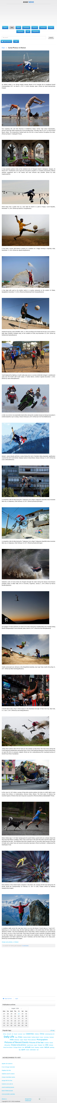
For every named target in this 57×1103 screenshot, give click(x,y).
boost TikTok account (7, 1090)
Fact (3, 48)
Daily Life (9, 1036)
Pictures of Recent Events (16, 1042)
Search (51, 37)
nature (46, 1047)
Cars (24, 1034)
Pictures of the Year (36, 1042)
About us (4, 1099)
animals (28, 1047)
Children (37, 1034)
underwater (33, 1049)
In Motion (15, 942)
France (41, 1037)
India (11, 1040)
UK (43, 1045)
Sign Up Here (7, 41)
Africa (4, 1034)
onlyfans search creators (8, 1073)
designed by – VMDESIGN (28, 1099)
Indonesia (16, 1039)
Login (16, 41)
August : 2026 (15, 1008)
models (41, 1047)
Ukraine (51, 1045)
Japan (21, 1039)
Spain (35, 1045)
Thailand (40, 1045)
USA (46, 1045)
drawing (37, 1047)
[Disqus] (28, 975)
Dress (20, 1037)
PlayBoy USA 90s (6, 1070)
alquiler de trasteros (7, 1063)
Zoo (23, 1047)
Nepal (25, 1039)
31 (19, 1014)
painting (52, 1047)
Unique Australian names (8, 1077)
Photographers (42, 1040)
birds (32, 1047)
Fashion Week (35, 1037)
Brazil (15, 1034)
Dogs (16, 1037)
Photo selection (32, 1039)
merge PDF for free (7, 1080)
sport (23, 1050)
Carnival (20, 1034)
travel (27, 1049)
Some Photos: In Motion (17, 48)
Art (12, 1034)
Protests (46, 1042)
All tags (52, 1030)
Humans (51, 1037)
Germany (46, 1037)
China (42, 1034)
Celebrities (30, 1034)
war (38, 1049)
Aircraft (9, 1034)
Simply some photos (7, 942)
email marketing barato (8, 1087)
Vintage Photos (17, 1047)
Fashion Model (27, 1037)
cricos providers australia (8, 1094)
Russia (51, 1042)
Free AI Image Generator (8, 1067)
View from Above (8, 1047)
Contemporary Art (49, 1034)
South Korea (30, 1045)
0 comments (25, 945)
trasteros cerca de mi (7, 1084)
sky (20, 1049)
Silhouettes (7, 1045)
